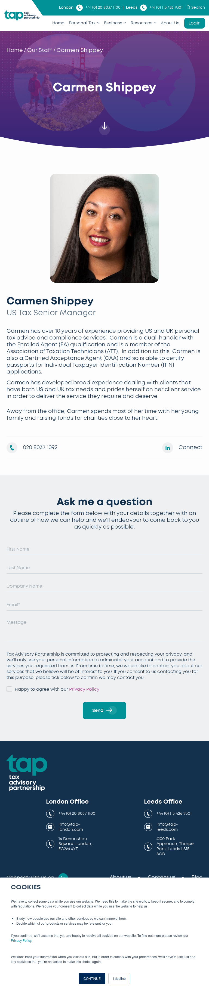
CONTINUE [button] (92, 978)
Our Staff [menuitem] (39, 50)
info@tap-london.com (71, 827)
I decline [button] (119, 978)
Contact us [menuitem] (161, 877)
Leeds (131, 8)
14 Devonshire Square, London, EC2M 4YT (75, 844)
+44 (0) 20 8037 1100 (103, 8)
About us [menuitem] (120, 877)
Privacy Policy (21, 940)
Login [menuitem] (195, 23)
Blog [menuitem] (197, 877)
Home (15, 50)
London (66, 8)
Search (198, 8)
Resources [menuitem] (141, 23)
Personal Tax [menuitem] (82, 23)
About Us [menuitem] (170, 23)
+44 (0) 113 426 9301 (166, 8)
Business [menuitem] (113, 23)
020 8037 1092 (40, 447)
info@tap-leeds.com (167, 827)
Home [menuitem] (58, 23)
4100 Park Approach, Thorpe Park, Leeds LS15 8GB (175, 846)
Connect (190, 447)
